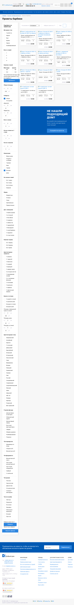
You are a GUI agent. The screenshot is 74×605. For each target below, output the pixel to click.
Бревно (8, 40)
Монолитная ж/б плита (10, 459)
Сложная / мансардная (9, 491)
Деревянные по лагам (10, 445)
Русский (8, 378)
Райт (7, 375)
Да (7, 69)
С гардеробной (10, 225)
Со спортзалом (10, 235)
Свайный (8, 471)
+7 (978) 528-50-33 (36, 4)
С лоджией (9, 264)
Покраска (8, 437)
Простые (8, 516)
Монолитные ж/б (10, 451)
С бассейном (9, 217)
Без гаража (9, 247)
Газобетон (9, 33)
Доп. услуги (57, 12)
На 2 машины (9, 245)
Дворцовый (9, 347)
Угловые (8, 197)
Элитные (8, 499)
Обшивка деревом (10, 432)
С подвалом (9, 220)
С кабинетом (9, 222)
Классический (9, 357)
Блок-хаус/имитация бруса (10, 426)
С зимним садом (10, 269)
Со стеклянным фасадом (10, 279)
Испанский (9, 352)
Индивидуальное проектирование (23, 12)
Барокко (8, 342)
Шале (7, 390)
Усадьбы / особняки (9, 159)
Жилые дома (9, 156)
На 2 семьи (9, 182)
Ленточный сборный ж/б (9, 467)
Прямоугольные (10, 205)
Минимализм (9, 362)
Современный (9, 383)
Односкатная (9, 483)
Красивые (8, 507)
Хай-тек (8, 395)
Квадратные (9, 195)
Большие (8, 514)
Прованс (8, 373)
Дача (7, 173)
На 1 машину (9, 242)
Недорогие (9, 502)
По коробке (9, 100)
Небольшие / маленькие (9, 510)
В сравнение (21, 32)
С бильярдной (9, 227)
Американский (10, 337)
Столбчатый (9, 473)
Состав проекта (37, 12)
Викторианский (10, 405)
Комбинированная (10, 434)
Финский (8, 388)
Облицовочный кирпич (10, 417)
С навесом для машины (10, 290)
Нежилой (8, 187)
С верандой (9, 266)
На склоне (8, 504)
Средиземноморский (11, 385)
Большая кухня (10, 306)
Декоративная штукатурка (10, 413)
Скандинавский (10, 380)
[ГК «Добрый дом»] (7, 5)
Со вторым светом (11, 271)
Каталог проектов (8, 12)
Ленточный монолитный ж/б (10, 463)
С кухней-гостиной (11, 299)
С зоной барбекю (10, 230)
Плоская (8, 480)
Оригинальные (9, 202)
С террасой (9, 259)
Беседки (8, 170)
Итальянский (9, 355)
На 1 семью (9, 180)
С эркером (9, 256)
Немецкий (8, 368)
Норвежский (9, 370)
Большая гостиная (11, 304)
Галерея (63, 12)
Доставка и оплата (48, 12)
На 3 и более (9, 185)
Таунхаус (8, 163)
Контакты (68, 12)
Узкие (7, 200)
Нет (7, 72)
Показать (10, 524)
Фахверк (8, 398)
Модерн (8, 365)
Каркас (8, 43)
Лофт (7, 360)
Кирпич (8, 35)
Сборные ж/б (9, 448)
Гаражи (8, 168)
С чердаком (9, 232)
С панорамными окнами (10, 275)
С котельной (9, 215)
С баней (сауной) (10, 212)
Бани (7, 165)
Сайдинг (8, 429)
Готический (9, 345)
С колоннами (9, 282)
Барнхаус (8, 400)
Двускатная (9, 485)
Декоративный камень (10, 422)
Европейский (9, 350)
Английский (9, 340)
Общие (8, 98)
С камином (9, 287)
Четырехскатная (10, 488)
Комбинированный (11, 45)
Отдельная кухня (10, 301)
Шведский (8, 393)
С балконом (9, 261)
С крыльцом (9, 285)
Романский (9, 403)
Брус (7, 38)
